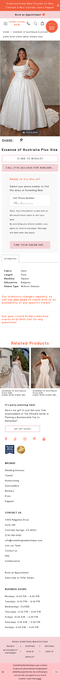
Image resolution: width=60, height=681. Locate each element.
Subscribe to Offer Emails (19, 577)
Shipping (30, 646)
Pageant (9, 501)
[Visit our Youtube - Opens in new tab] (43, 439)
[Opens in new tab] (10, 449)
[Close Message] (57, 5)
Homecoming (12, 480)
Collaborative (12, 561)
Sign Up (49, 651)
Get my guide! (22, 429)
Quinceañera (12, 485)
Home (6, 32)
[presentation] (14, 368)
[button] (5, 23)
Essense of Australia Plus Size (30, 32)
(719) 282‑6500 (13, 535)
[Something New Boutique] (17, 23)
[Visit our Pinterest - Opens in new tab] (34, 439)
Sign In (30, 651)
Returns (49, 646)
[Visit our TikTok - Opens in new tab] (15, 439)
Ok (56, 672)
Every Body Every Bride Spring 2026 (23, 37)
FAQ (7, 556)
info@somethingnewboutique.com (23, 540)
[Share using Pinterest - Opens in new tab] (21, 140)
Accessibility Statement (10, 651)
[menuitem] (5, 23)
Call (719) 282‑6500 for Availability (31, 167)
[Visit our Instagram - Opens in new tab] (24, 439)
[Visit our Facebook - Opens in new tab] (6, 439)
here (39, 678)
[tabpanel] (30, 88)
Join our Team (13, 545)
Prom (8, 496)
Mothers (9, 491)
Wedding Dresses (14, 470)
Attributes (10, 259)
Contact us (11, 550)
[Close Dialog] (3, 671)
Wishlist (30, 657)
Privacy (11, 646)
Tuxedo (9, 475)
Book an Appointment (17, 572)
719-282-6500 (17, 299)
